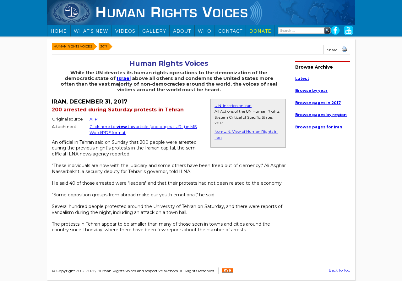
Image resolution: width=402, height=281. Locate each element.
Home (59, 31)
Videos (125, 31)
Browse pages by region (321, 114)
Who (204, 31)
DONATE (260, 31)
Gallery (154, 31)
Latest (302, 78)
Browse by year (311, 90)
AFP (94, 118)
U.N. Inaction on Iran (233, 105)
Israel (124, 78)
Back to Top (339, 270)
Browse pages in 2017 (318, 102)
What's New (91, 31)
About (182, 31)
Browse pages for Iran (318, 127)
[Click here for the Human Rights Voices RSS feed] (227, 271)
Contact (230, 31)
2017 (103, 46)
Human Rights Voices (73, 46)
